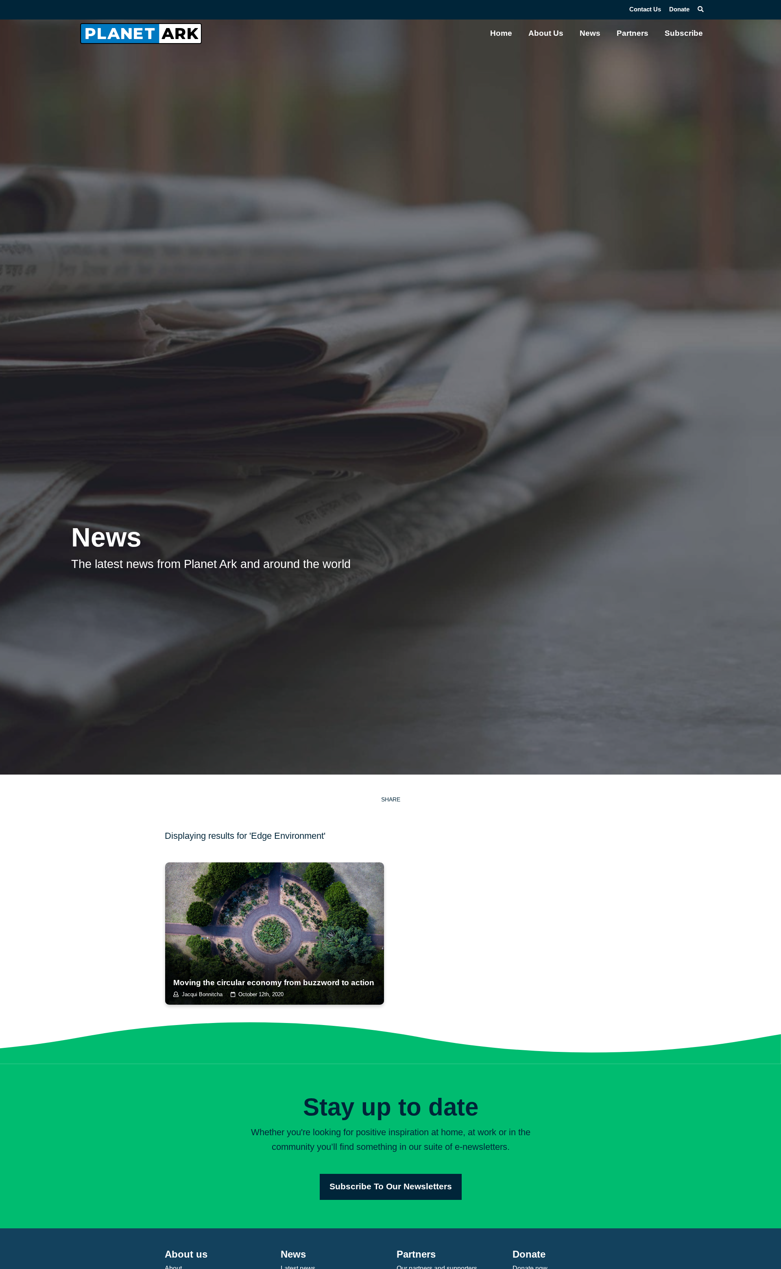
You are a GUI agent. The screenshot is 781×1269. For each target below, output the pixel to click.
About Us (545, 33)
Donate (679, 9)
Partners (632, 33)
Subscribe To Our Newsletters (390, 1186)
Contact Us (645, 9)
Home (501, 33)
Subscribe (684, 33)
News (590, 33)
